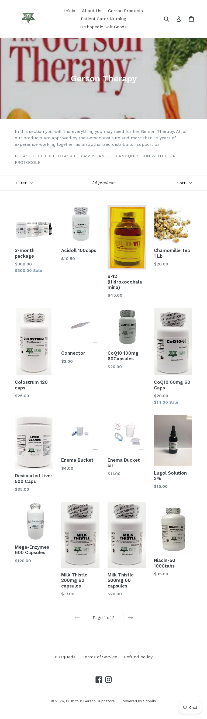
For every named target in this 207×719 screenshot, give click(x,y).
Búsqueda (65, 656)
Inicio (69, 10)
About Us (91, 10)
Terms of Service (99, 656)
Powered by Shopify (139, 701)
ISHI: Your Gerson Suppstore (90, 701)
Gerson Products (125, 10)
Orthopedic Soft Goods (103, 26)
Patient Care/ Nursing (103, 18)
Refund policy (138, 656)
